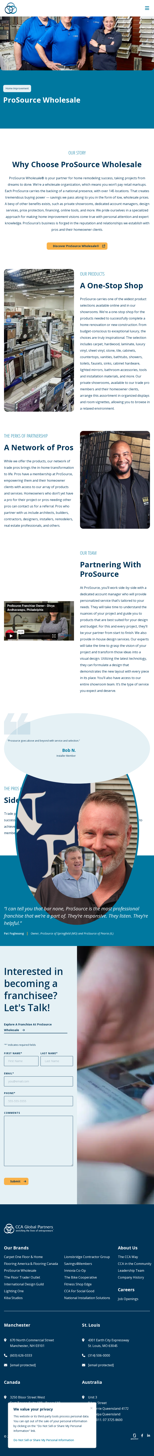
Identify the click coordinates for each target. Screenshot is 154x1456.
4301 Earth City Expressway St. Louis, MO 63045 (108, 1343)
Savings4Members (78, 1263)
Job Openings (128, 1299)
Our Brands (16, 1247)
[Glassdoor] (134, 1437)
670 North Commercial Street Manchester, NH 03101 (32, 1343)
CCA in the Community (134, 1263)
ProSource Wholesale (20, 1270)
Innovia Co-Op (75, 1270)
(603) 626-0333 (21, 1355)
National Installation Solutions (87, 1298)
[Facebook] (142, 1436)
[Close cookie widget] (91, 1408)
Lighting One (14, 1291)
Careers (126, 1289)
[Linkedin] (148, 1436)
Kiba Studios (13, 1298)
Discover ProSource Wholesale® (76, 246)
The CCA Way (128, 1257)
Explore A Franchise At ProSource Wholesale (28, 1027)
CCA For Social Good (79, 1291)
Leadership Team (131, 1270)
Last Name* (49, 1053)
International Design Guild (24, 1284)
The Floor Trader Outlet (22, 1277)
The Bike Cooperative (80, 1277)
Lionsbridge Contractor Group (87, 1257)
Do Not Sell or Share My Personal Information (43, 1440)
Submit (15, 1181)
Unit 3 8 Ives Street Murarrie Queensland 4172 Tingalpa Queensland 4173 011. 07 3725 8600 (108, 1408)
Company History (131, 1277)
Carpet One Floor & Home (23, 1257)
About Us (128, 1247)
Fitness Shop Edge (78, 1284)
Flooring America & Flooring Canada (31, 1263)
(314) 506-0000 (99, 1355)
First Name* (13, 1053)
